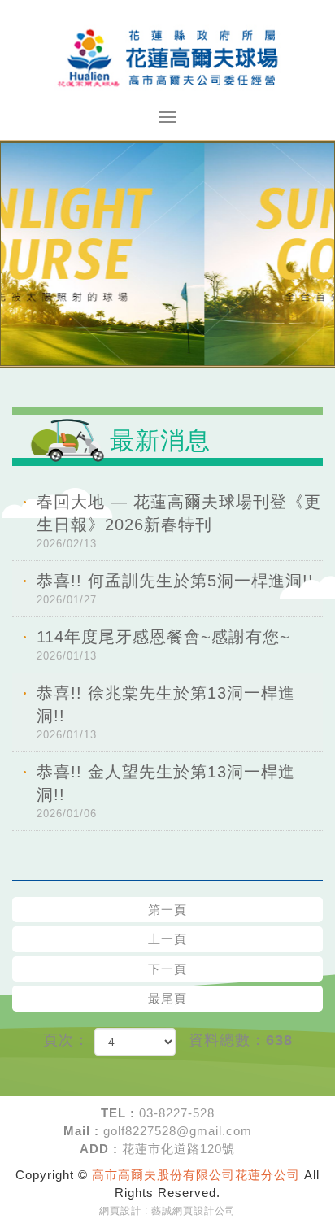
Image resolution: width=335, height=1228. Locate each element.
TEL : (118, 1113)
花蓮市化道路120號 (178, 1149)
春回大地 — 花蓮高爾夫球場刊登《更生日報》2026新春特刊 (179, 521)
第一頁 (167, 910)
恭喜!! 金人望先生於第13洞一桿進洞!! (166, 791)
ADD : (99, 1149)
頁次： (66, 1040)
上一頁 (167, 939)
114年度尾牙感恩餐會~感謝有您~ (163, 645)
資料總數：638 (241, 1040)
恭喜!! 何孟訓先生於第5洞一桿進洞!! (175, 589)
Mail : (81, 1131)
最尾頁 (167, 998)
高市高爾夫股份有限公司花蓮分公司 (167, 55)
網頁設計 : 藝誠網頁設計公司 (167, 1211)
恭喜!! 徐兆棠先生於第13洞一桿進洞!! (166, 712)
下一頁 (167, 969)
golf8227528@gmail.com (177, 1131)
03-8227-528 (177, 1113)
